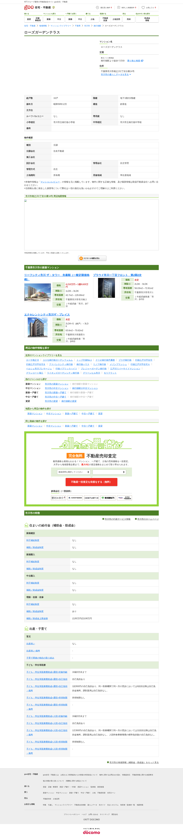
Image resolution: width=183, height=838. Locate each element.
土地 (94, 793)
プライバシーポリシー (72, 814)
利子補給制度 (32, 540)
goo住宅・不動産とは (51, 775)
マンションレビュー (50, 182)
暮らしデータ (92, 805)
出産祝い (30, 644)
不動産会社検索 (80, 805)
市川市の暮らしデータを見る (115, 74)
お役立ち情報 (29, 804)
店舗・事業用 (53, 787)
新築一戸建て (74, 793)
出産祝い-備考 (33, 651)
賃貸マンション (83, 787)
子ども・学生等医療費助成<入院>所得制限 (46, 742)
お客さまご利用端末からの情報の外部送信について (79, 775)
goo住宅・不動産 (31, 774)
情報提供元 (126, 775)
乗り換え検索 (133, 61)
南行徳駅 (97, 26)
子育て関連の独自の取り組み (40, 658)
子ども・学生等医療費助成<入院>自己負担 (46, 723)
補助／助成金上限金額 (37, 618)
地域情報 (43, 26)
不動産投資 (101, 793)
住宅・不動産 (30, 26)
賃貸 (44, 787)
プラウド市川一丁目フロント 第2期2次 (117, 275)
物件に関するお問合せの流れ (109, 775)
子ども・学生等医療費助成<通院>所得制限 (46, 698)
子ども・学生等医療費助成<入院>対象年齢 (46, 716)
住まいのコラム (113, 805)
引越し (50, 805)
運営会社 (114, 814)
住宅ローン (111, 793)
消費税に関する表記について (76, 781)
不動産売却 (47, 799)
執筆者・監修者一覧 (127, 805)
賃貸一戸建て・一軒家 (68, 787)
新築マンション (48, 793)
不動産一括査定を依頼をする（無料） (91, 482)
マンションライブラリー (61, 26)
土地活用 (56, 799)
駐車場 (93, 787)
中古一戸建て (85, 793)
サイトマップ (105, 814)
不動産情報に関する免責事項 (142, 775)
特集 (44, 805)
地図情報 (140, 805)
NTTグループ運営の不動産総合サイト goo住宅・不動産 (46, 2)
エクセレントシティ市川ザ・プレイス (47, 314)
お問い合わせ (93, 814)
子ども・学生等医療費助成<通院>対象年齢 (46, 672)
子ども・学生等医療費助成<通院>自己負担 (46, 679)
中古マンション (61, 793)
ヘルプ (84, 814)
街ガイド (102, 805)
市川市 (87, 26)
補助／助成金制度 (35, 547)
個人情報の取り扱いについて (53, 781)
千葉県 (78, 26)
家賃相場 (100, 787)
